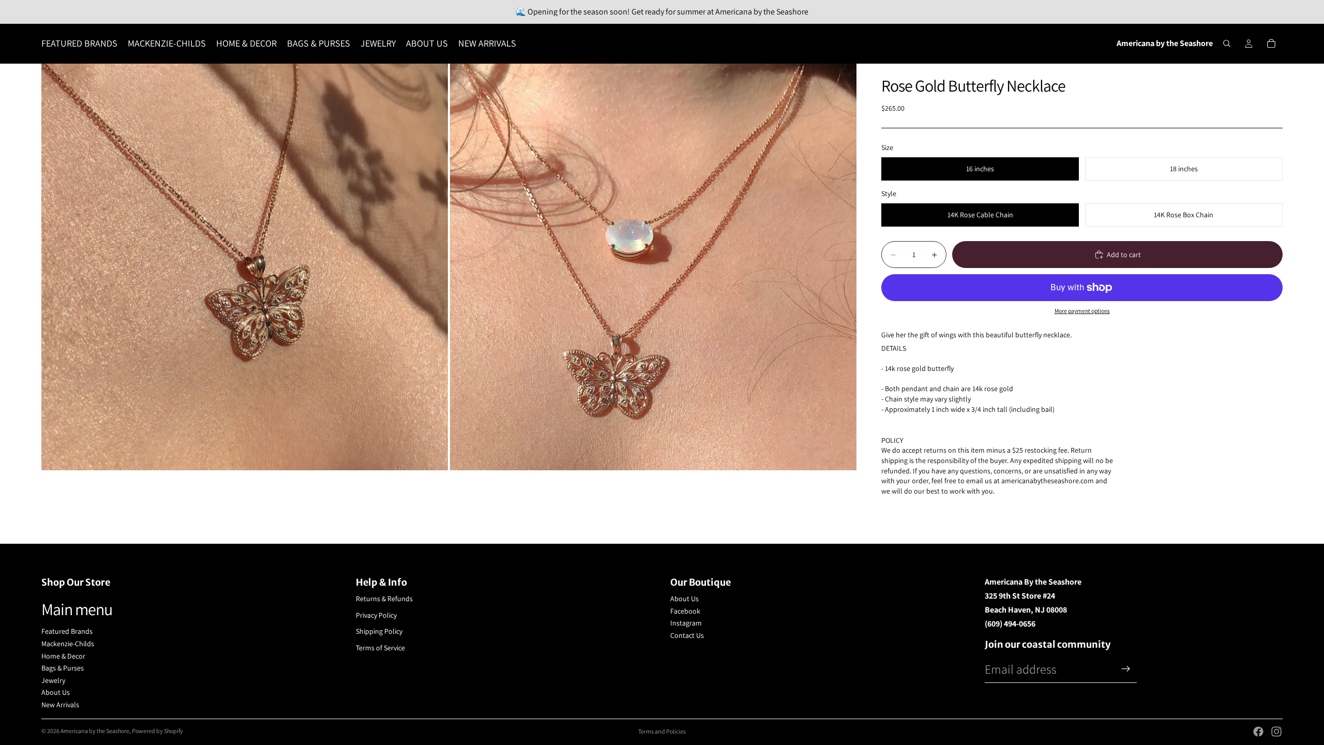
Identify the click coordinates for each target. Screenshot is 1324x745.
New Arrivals (60, 704)
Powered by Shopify (157, 731)
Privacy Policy (376, 615)
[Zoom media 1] (244, 267)
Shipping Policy (379, 631)
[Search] (1226, 43)
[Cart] (1271, 43)
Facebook (685, 611)
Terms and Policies (662, 731)
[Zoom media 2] (653, 267)
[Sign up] (1126, 669)
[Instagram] (1276, 731)
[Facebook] (1258, 731)
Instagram (686, 623)
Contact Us (687, 635)
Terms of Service (380, 647)
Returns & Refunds (384, 598)
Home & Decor (63, 656)
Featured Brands (67, 631)
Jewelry (53, 680)
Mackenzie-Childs (67, 643)
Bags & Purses (62, 668)
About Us (55, 692)
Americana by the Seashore (95, 731)
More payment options (1082, 311)
